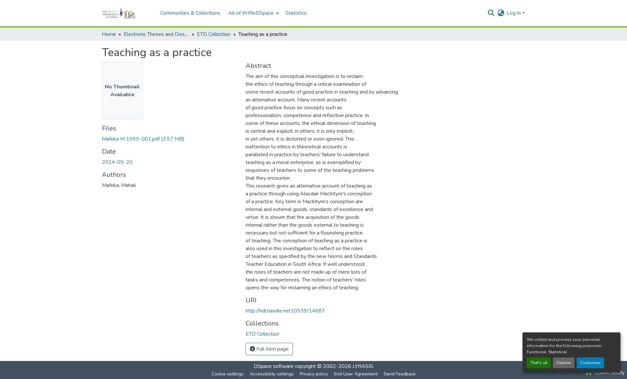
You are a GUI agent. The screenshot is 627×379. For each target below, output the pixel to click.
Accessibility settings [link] (272, 374)
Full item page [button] (272, 349)
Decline (563, 363)
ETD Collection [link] (214, 34)
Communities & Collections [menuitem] (190, 13)
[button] (128, 13)
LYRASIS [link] (363, 366)
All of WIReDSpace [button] (251, 13)
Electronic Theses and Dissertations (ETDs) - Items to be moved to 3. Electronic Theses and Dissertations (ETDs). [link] (156, 34)
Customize (590, 363)
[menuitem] (253, 13)
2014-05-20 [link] (117, 162)
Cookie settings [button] (228, 374)
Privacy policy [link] (314, 374)
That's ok (538, 363)
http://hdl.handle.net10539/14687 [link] (285, 310)
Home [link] (109, 34)
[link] (170, 139)
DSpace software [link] (274, 366)
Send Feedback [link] (400, 374)
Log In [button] (514, 13)
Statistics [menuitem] (296, 13)
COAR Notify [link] (608, 372)
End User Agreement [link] (356, 374)
